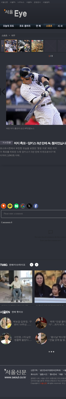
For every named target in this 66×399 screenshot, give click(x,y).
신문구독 (34, 370)
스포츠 (4, 35)
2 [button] (51, 351)
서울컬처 (46, 2)
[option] (31, 286)
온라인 (53, 370)
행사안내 (53, 374)
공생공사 (37, 2)
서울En (29, 2)
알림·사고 (43, 374)
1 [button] (49, 351)
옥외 (58, 370)
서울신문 (4, 2)
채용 (61, 374)
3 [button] (53, 351)
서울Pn (12, 2)
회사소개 (34, 374)
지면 (49, 370)
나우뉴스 (20, 2)
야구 (13, 35)
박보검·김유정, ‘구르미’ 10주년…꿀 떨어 (22, 324)
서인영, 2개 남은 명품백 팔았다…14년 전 (22, 340)
